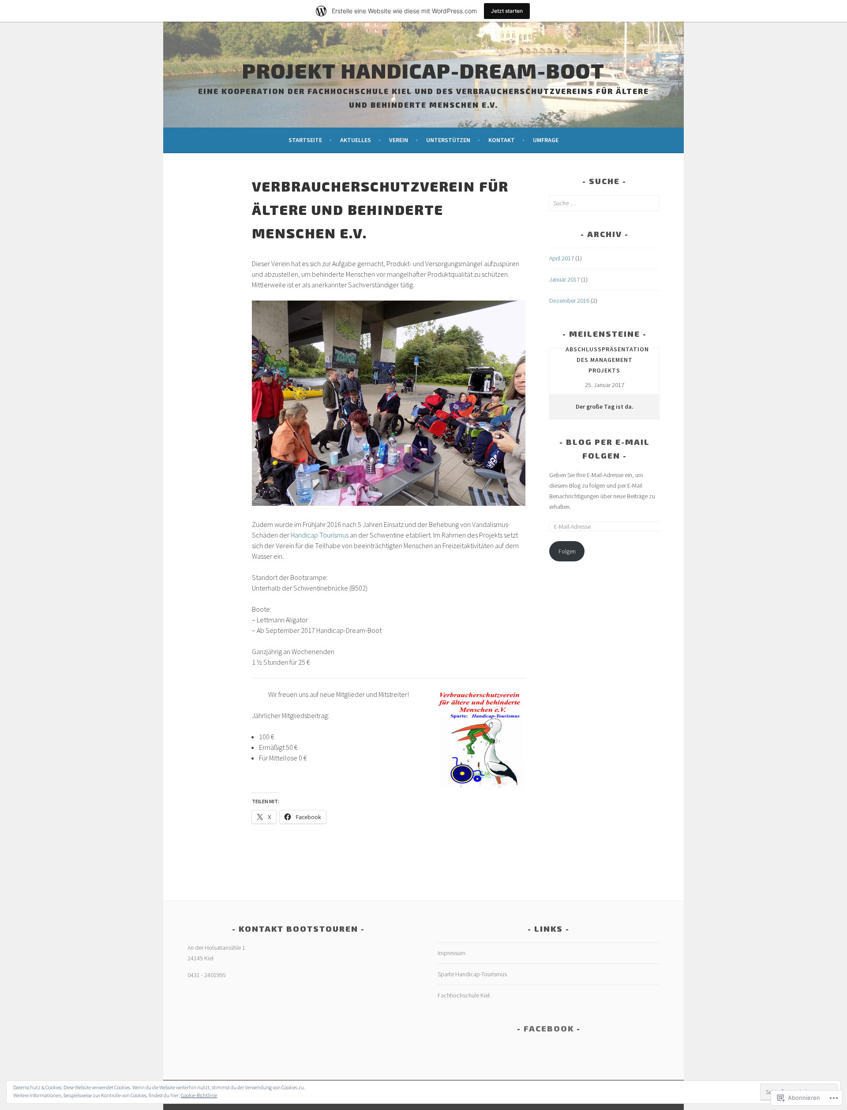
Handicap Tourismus (320, 535)
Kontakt (501, 140)
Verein (398, 140)
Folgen (567, 551)
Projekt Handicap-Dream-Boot (423, 70)
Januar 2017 (564, 279)
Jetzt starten (507, 11)
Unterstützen (448, 140)
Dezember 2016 (569, 301)
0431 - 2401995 (206, 975)
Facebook (549, 1028)
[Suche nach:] (604, 203)
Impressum (451, 953)
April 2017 (561, 258)
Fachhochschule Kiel (464, 995)
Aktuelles (355, 140)
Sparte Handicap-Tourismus (472, 974)
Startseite (305, 140)
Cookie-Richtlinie (199, 1095)
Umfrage (545, 140)
